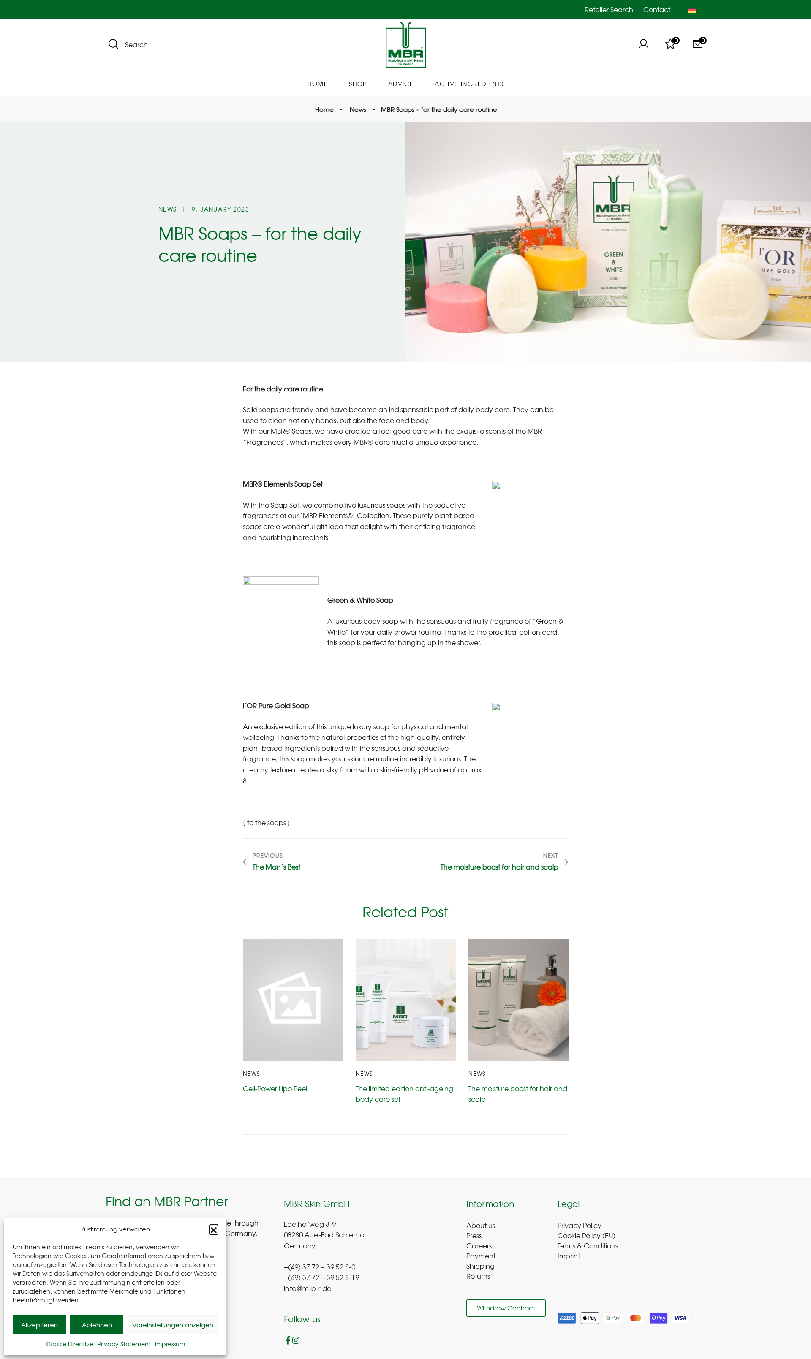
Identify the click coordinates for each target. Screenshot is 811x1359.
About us (480, 1225)
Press (474, 1235)
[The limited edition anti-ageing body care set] (406, 1000)
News (167, 209)
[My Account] (643, 45)
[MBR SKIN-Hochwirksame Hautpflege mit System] (406, 45)
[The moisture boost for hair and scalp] (518, 1000)
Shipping (480, 1266)
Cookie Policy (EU (585, 1235)
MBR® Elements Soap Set (283, 483)
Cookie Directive (69, 1344)
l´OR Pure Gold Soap (276, 705)
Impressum (170, 1344)
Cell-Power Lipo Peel (275, 1088)
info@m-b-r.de (308, 1289)
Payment (480, 1255)
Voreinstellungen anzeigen (172, 1324)
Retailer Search (609, 9)
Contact (656, 9)
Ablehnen (97, 1324)
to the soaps (266, 822)
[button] (214, 1229)
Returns (478, 1276)
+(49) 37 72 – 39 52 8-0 (319, 1267)
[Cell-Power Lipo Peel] (293, 1000)
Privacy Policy (579, 1225)
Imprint (569, 1255)
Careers (479, 1245)
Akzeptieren (39, 1324)
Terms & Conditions (588, 1245)
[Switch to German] (692, 9)
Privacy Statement (124, 1344)
